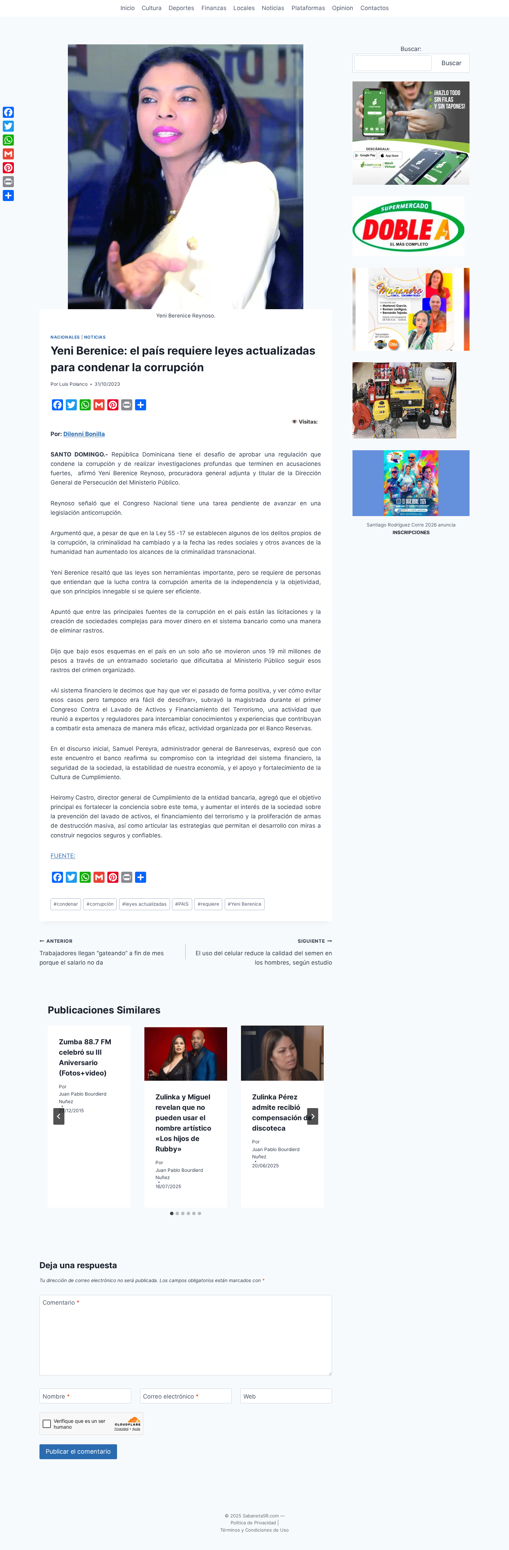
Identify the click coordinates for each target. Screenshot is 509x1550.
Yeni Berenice (244, 904)
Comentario (61, 1302)
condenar (66, 904)
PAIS (182, 904)
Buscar (451, 63)
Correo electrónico (171, 1396)
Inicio (127, 8)
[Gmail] (8, 154)
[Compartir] (8, 195)
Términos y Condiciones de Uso (254, 1530)
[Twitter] (8, 126)
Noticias (273, 8)
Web (249, 1396)
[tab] (171, 1213)
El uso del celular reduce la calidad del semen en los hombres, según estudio (264, 952)
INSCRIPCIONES (411, 532)
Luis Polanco (73, 384)
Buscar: (411, 48)
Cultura (152, 8)
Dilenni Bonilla (84, 433)
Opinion (342, 8)
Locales (244, 8)
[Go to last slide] (58, 1116)
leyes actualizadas (144, 904)
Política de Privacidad (253, 1522)
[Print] (8, 182)
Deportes (181, 8)
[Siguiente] (312, 1116)
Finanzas (214, 8)
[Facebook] (8, 112)
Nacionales (65, 337)
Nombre (56, 1396)
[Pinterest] (8, 168)
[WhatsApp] (8, 140)
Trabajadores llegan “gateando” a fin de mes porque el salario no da (101, 952)
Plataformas (308, 8)
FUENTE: (63, 855)
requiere (208, 904)
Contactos (374, 8)
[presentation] (185, 1053)
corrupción (100, 904)
